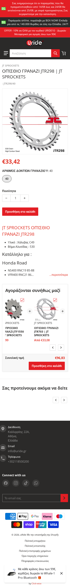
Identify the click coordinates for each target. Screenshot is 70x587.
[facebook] (5, 483)
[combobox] (35, 53)
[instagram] (15, 483)
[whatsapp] (35, 483)
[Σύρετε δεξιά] (61, 347)
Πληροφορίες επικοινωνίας (35, 561)
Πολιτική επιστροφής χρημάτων (35, 550)
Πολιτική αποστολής (35, 545)
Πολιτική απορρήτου (35, 540)
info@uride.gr (17, 451)
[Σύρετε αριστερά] (53, 347)
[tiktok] (25, 483)
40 (6, 179)
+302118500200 (18, 461)
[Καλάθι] (64, 53)
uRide (23, 534)
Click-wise (36, 583)
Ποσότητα (9, 191)
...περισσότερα (58, 275)
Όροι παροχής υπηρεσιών (35, 556)
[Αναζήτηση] (55, 53)
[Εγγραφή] (64, 498)
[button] (6, 53)
